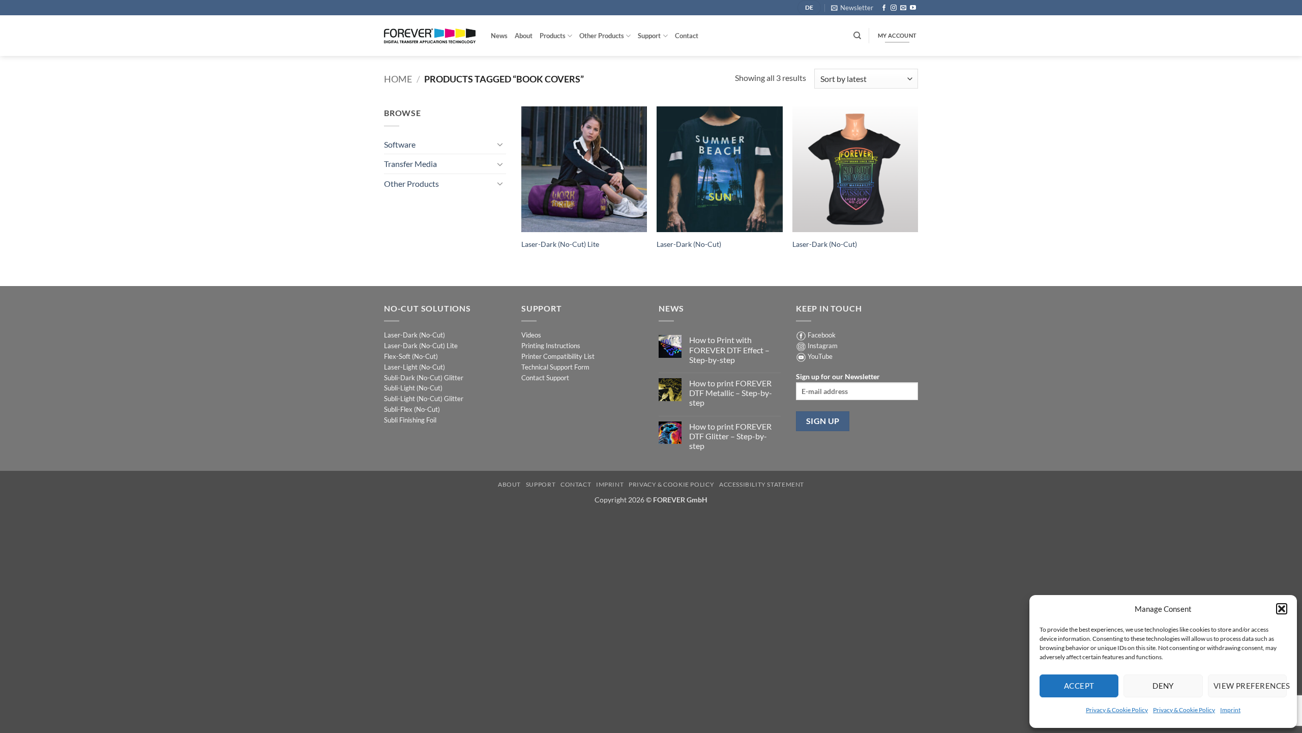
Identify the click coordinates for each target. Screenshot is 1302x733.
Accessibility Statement (761, 484)
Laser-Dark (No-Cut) (689, 244)
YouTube (820, 356)
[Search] (857, 35)
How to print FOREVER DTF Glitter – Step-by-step (730, 435)
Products (553, 36)
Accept (1079, 685)
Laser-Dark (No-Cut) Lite (560, 244)
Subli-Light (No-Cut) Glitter (423, 398)
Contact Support (545, 378)
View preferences (1250, 685)
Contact (686, 36)
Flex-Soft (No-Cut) (411, 356)
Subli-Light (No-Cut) (413, 388)
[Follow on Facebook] (884, 8)
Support (649, 36)
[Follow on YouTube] (913, 8)
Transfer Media (410, 163)
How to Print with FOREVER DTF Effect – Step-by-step (729, 349)
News (499, 36)
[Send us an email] (903, 8)
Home (398, 78)
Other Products (601, 36)
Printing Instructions (550, 346)
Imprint (1230, 710)
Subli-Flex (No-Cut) (412, 409)
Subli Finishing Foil (410, 420)
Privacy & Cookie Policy (1117, 710)
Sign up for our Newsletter (838, 376)
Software (400, 144)
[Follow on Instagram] (894, 8)
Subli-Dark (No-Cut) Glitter (423, 378)
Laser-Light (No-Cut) (414, 367)
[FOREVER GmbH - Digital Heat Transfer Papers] (430, 36)
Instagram (823, 346)
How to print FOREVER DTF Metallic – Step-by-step (730, 392)
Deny (1163, 685)
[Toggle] (500, 144)
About (523, 36)
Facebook (822, 335)
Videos (531, 335)
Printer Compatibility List (558, 356)
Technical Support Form (555, 367)
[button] (1282, 609)
